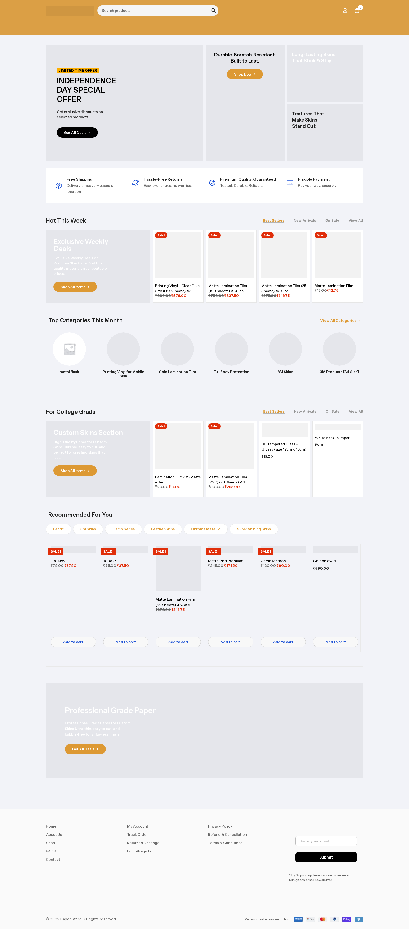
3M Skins (285, 371)
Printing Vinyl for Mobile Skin (123, 373)
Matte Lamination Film (334, 285)
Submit (326, 857)
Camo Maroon (273, 560)
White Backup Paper (332, 438)
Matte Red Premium (225, 560)
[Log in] (345, 10)
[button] (340, 320)
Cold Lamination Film (177, 371)
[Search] (213, 10)
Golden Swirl (324, 560)
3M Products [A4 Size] (339, 371)
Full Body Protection (231, 371)
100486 (58, 560)
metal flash (69, 371)
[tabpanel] (258, 266)
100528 (110, 560)
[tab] (273, 220)
